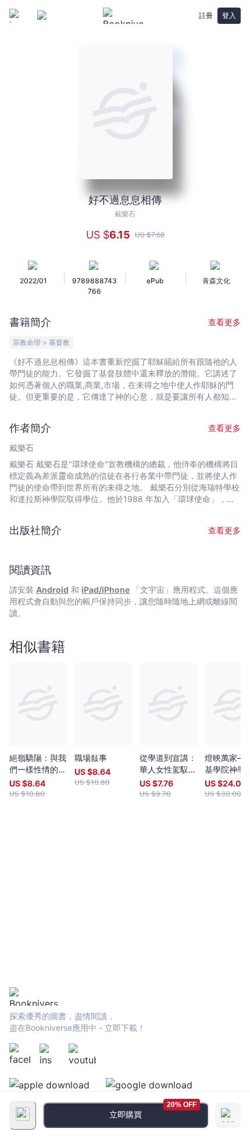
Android (52, 590)
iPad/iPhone (105, 590)
